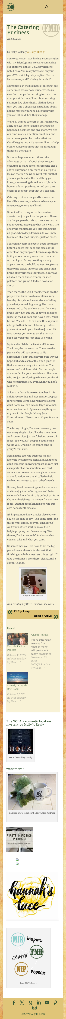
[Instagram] (34, 1008)
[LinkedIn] (39, 1003)
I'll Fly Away (22, 611)
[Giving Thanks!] (43, 651)
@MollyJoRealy (36, 52)
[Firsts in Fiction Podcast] (17, 639)
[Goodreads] (30, 1003)
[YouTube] (47, 1003)
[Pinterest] (55, 1003)
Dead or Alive (43, 615)
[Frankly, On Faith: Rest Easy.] (17, 678)
